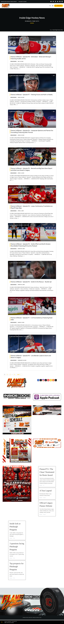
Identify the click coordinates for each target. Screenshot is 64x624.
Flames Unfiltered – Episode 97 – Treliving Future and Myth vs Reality (32, 94)
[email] (51, 380)
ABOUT (22, 606)
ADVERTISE (33, 606)
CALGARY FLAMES (22, 1)
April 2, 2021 (21, 210)
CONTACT (27, 606)
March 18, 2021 (21, 248)
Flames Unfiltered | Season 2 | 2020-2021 (19, 37)
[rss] (53, 380)
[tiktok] (46, 380)
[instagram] (43, 380)
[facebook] (38, 380)
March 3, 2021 (21, 322)
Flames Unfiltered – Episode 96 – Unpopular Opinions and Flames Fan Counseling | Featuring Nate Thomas (32, 131)
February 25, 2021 (22, 360)
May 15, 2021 (20, 61)
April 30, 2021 (21, 97)
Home (51, 29)
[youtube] (48, 380)
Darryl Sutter (13, 89)
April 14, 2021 (21, 173)
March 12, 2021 (21, 284)
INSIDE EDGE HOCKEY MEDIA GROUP (9, 1)
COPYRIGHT (40, 606)
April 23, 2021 (21, 135)
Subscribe (58, 5)
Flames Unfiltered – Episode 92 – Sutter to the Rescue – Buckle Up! (31, 282)
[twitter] (41, 380)
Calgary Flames (13, 125)
